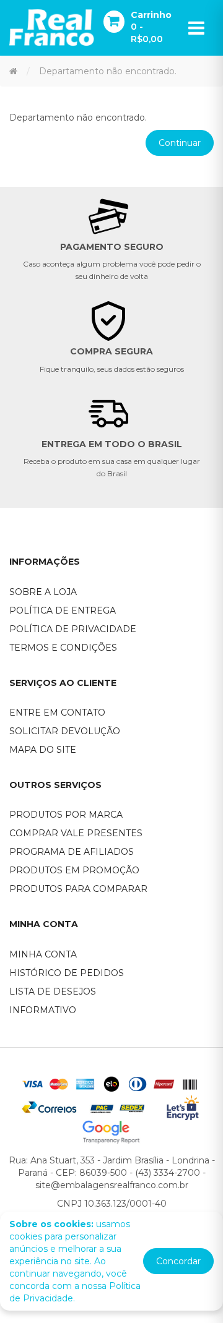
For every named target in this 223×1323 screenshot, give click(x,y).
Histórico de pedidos (66, 972)
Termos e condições (63, 647)
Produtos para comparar (78, 888)
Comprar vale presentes (75, 833)
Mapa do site (42, 749)
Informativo (42, 1010)
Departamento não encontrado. (108, 71)
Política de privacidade (72, 629)
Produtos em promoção (74, 870)
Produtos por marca (66, 814)
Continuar (180, 142)
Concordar (178, 1261)
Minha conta (43, 954)
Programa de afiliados (71, 851)
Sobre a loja (43, 591)
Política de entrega (62, 610)
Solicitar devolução (64, 731)
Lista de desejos (52, 991)
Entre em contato (57, 712)
